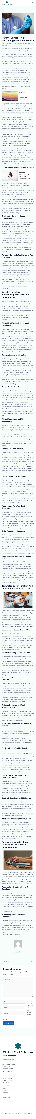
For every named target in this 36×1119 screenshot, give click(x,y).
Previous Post (5, 961)
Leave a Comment (7, 43)
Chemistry (5, 1090)
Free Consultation (7, 1080)
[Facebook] (4, 1100)
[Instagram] (8, 1100)
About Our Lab (7, 1076)
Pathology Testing (8, 1068)
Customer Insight (7, 1078)
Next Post (31, 961)
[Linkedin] (13, 1100)
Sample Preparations (8, 1059)
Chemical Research (8, 1066)
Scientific (5, 1088)
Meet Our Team (7, 1083)
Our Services (6, 1085)
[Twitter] (6, 1100)
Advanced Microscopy (9, 1064)
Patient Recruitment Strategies (21, 43)
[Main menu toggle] (32, 3)
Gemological (6, 1092)
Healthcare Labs (7, 1062)
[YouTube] (10, 1100)
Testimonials (6, 1097)
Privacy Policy (6, 1095)
